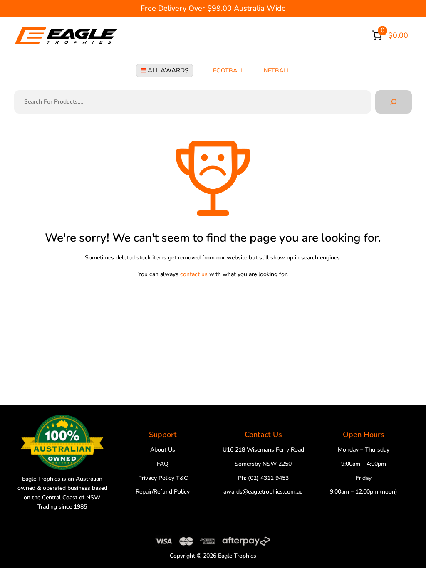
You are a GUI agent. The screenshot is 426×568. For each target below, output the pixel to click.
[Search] (393, 102)
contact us (194, 274)
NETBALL (277, 70)
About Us (162, 450)
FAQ (162, 464)
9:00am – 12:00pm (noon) (363, 492)
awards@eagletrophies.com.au (263, 492)
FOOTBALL (228, 70)
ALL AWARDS (164, 70)
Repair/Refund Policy (163, 492)
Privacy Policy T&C (163, 478)
